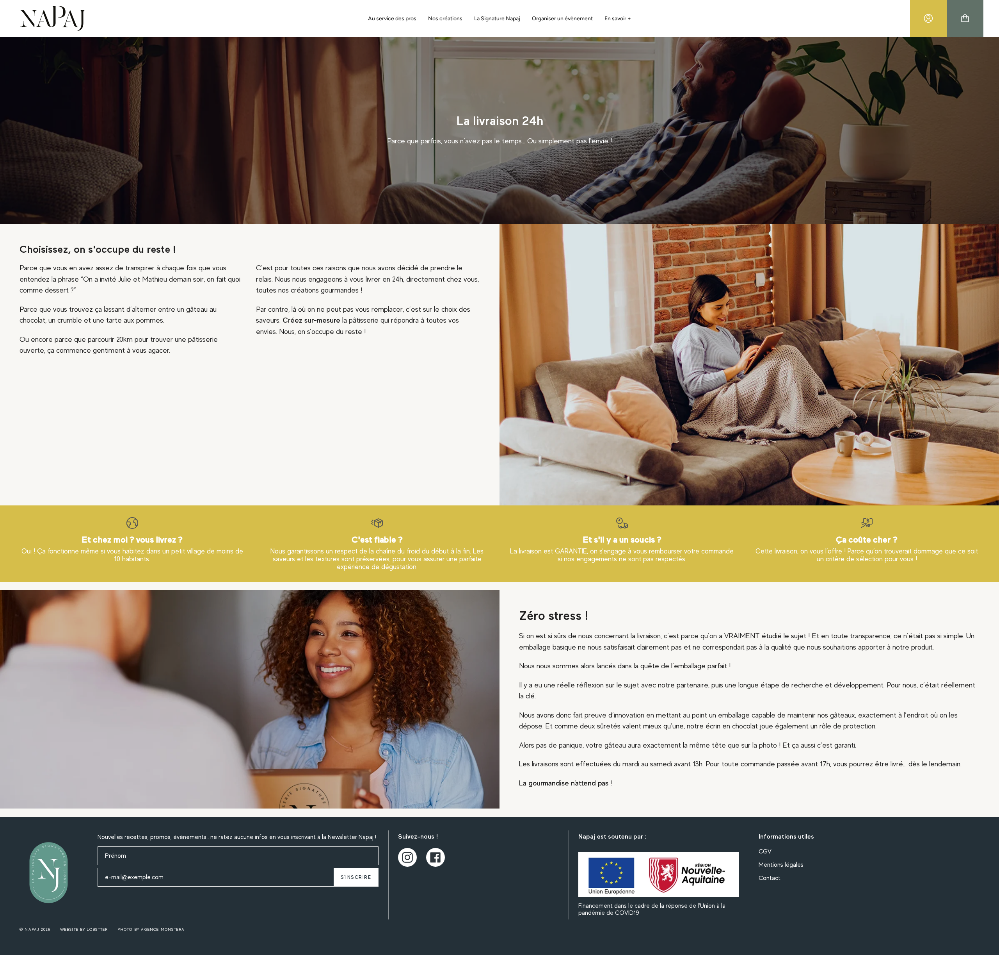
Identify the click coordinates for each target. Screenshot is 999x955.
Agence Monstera (163, 929)
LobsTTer (97, 929)
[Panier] (965, 18)
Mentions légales (781, 864)
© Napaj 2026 (35, 929)
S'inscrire (356, 877)
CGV (765, 851)
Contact (769, 878)
